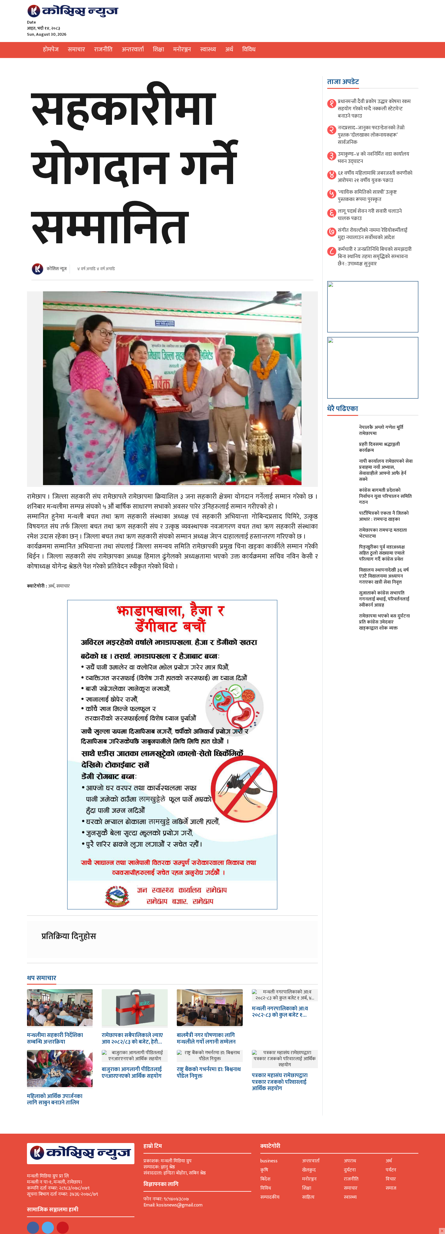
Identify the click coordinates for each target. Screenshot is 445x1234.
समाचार (76, 49)
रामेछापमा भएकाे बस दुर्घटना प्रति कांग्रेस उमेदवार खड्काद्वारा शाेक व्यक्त (384, 622)
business (269, 1161)
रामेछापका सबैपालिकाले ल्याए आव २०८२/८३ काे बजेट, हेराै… (132, 1039)
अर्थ (229, 49)
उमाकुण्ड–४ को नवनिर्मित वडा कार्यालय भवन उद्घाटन (373, 158)
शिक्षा (158, 49)
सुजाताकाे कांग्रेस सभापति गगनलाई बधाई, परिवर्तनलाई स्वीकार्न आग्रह (384, 599)
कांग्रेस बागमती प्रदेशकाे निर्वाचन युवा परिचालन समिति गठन (385, 496)
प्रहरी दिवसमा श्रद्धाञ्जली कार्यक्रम (379, 447)
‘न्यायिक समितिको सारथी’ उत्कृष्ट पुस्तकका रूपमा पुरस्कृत (367, 196)
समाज (391, 1188)
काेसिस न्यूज (57, 269)
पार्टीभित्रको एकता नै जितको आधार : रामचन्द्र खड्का (384, 516)
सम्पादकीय (269, 1197)
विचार (391, 1179)
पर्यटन (391, 1170)
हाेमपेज (51, 49)
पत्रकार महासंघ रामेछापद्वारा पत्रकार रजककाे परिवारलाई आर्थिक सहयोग (280, 1082)
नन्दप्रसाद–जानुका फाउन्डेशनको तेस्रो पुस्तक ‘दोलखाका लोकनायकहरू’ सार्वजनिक (371, 135)
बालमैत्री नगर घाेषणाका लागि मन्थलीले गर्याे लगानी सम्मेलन (206, 1039)
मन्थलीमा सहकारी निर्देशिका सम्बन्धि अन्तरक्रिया (55, 1039)
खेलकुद (309, 1170)
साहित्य (308, 1197)
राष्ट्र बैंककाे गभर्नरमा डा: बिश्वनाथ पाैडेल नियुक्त (209, 1073)
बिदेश (265, 1179)
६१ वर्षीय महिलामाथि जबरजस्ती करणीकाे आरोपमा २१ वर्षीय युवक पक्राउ (375, 177)
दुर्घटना (350, 1170)
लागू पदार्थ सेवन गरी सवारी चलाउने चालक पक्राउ (370, 215)
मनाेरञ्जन (182, 49)
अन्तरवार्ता (133, 49)
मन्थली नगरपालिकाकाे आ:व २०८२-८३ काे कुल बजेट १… (280, 1012)
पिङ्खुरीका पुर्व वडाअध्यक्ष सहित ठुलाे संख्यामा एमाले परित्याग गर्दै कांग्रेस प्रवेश (382, 553)
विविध (248, 49)
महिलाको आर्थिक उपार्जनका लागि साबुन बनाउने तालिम (54, 1100)
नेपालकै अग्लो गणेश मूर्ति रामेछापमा (381, 430)
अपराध (350, 1161)
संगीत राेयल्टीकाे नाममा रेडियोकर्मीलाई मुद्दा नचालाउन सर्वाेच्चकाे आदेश (372, 234)
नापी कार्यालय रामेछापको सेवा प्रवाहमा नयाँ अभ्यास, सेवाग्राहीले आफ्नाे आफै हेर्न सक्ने (386, 470)
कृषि (264, 1170)
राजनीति (103, 49)
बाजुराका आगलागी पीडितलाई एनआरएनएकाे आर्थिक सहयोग (132, 1073)
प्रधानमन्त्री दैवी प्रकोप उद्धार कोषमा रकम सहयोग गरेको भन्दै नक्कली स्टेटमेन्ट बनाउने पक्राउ (374, 108)
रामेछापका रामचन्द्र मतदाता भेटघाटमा (383, 533)
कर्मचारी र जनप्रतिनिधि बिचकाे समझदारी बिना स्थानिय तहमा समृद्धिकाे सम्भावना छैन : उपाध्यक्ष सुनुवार (375, 256)
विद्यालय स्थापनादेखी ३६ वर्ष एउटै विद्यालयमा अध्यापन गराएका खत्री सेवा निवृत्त (384, 576)
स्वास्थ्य (208, 49)
